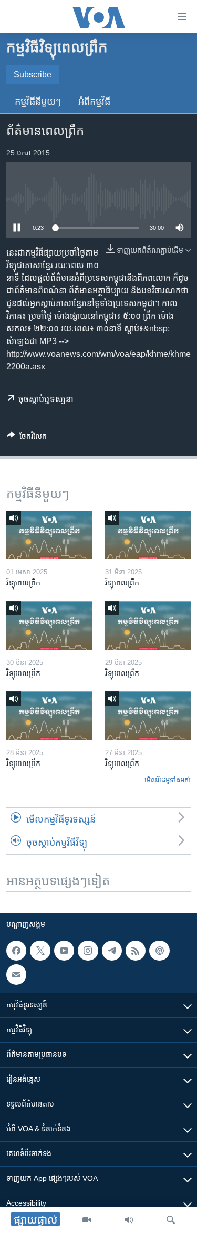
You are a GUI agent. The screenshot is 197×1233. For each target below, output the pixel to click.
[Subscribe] (16, 974)
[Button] (27, 438)
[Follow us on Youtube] (64, 951)
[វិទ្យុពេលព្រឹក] (49, 535)
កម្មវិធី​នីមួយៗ (38, 101)
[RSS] (136, 951)
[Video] (86, 1220)
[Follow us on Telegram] (112, 951)
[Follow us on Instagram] (88, 951)
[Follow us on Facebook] (16, 951)
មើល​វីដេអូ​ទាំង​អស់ (167, 780)
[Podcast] (159, 951)
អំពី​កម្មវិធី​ (94, 101)
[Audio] (128, 1220)
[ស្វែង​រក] (170, 1220)
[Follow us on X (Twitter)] (40, 951)
